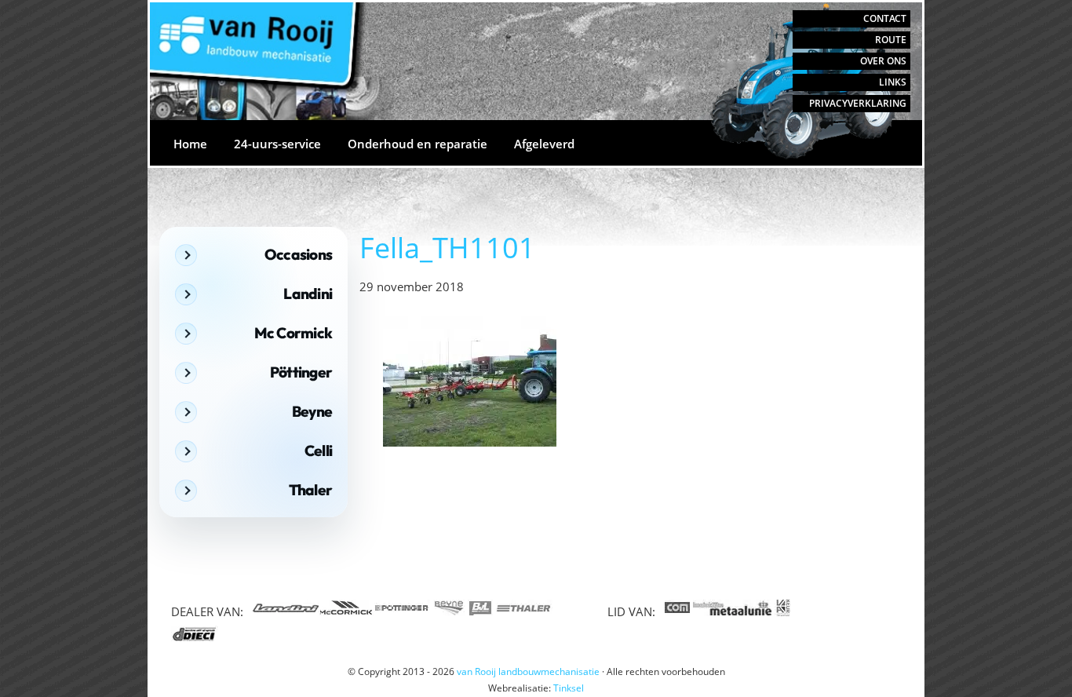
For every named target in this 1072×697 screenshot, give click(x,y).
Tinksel (568, 688)
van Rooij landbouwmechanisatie (191, 17)
